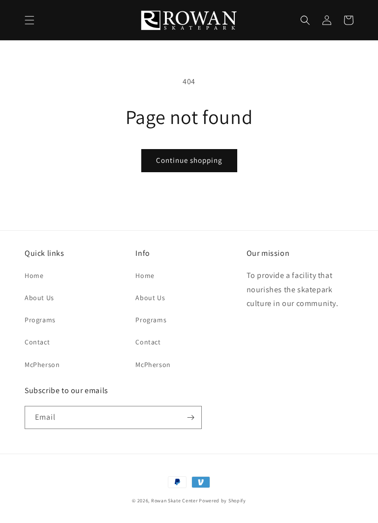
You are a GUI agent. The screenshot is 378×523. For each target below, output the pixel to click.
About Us (39, 297)
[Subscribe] (190, 417)
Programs (40, 319)
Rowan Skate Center (174, 500)
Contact (37, 342)
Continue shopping (189, 160)
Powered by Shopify (222, 500)
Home (34, 275)
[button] (29, 20)
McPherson (42, 364)
